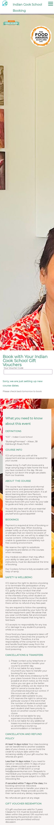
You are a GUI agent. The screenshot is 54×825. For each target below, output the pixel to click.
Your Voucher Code (13, 368)
